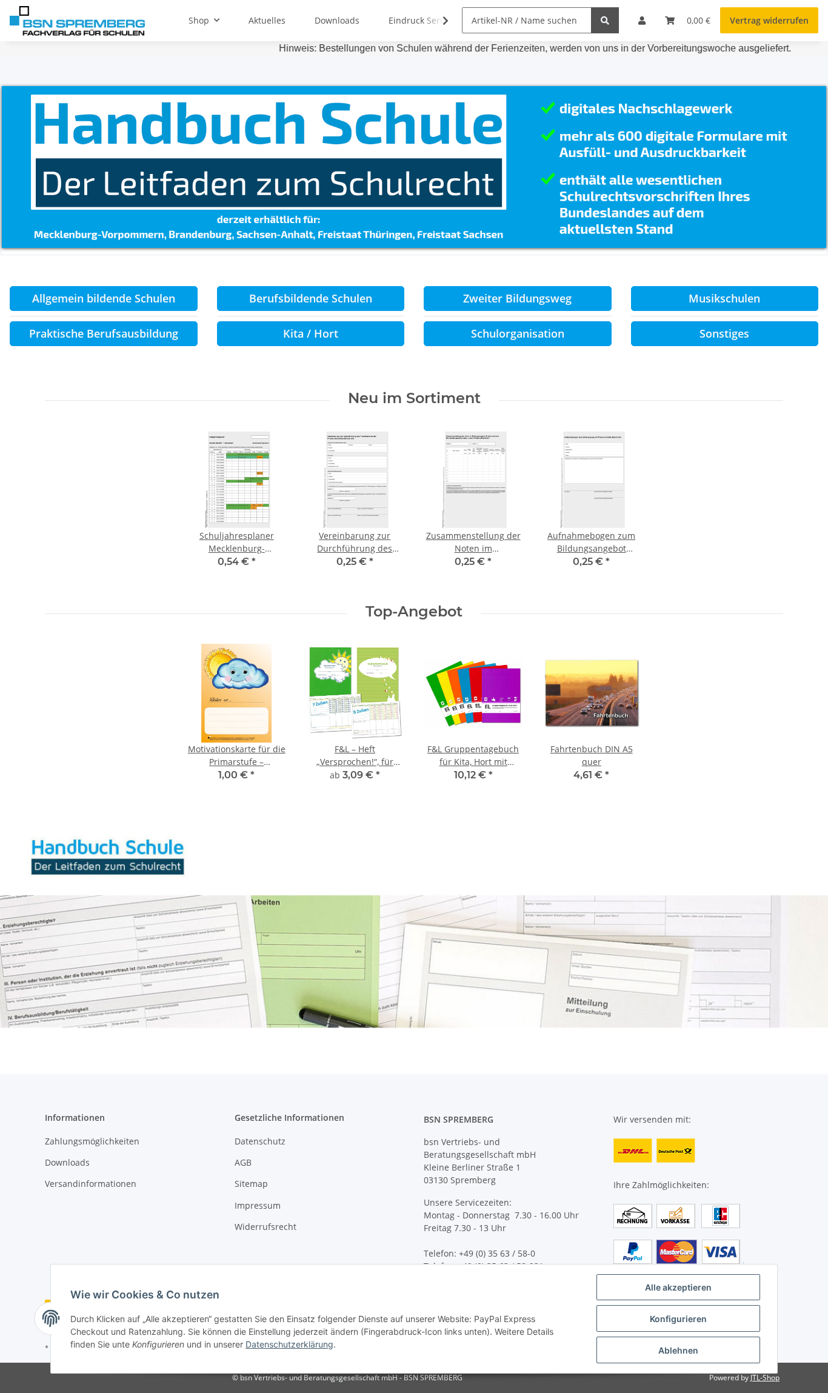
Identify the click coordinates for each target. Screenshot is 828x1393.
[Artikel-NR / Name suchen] (605, 20)
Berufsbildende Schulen (310, 298)
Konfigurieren (678, 1319)
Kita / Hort (310, 333)
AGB (243, 1162)
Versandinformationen (90, 1183)
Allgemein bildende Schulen (103, 298)
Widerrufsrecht (265, 1226)
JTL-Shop (765, 1377)
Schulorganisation (517, 333)
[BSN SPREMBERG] (77, 20)
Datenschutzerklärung (289, 1344)
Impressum (258, 1205)
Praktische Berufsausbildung (103, 333)
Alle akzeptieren (678, 1287)
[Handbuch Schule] (414, 929)
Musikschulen (724, 298)
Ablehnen (678, 1350)
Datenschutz (260, 1141)
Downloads (67, 1162)
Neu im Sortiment (414, 398)
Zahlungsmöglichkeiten (92, 1141)
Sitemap (251, 1183)
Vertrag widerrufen (769, 20)
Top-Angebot (414, 611)
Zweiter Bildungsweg (517, 298)
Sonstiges (724, 333)
